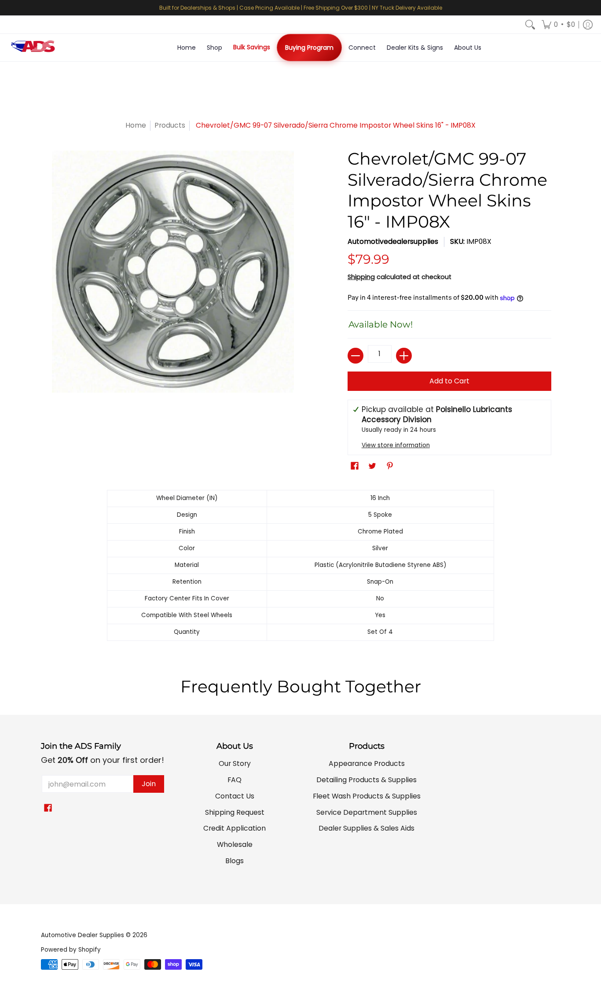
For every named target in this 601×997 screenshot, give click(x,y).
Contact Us (234, 796)
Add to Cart (449, 381)
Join (149, 784)
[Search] (530, 24)
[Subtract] (355, 356)
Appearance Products (367, 763)
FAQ (234, 780)
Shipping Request (234, 812)
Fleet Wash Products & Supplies (367, 796)
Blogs (234, 861)
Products (169, 125)
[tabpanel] (300, 568)
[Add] (404, 356)
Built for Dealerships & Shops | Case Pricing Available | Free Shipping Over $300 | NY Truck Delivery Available (300, 7)
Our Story (235, 763)
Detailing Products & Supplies (366, 780)
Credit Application (234, 828)
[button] (558, 24)
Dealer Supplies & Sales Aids (366, 828)
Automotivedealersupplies (393, 241)
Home (135, 125)
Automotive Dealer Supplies (82, 935)
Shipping (361, 276)
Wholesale (235, 844)
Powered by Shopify (71, 949)
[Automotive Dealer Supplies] (33, 47)
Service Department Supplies (366, 812)
